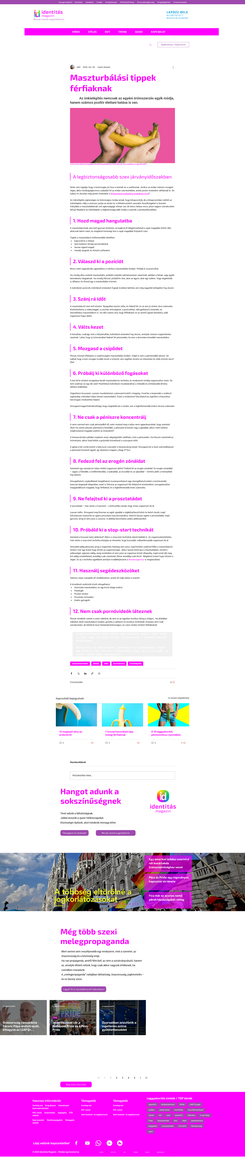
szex (106, 663)
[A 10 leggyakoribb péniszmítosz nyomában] (168, 714)
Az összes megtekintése (178, 698)
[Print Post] (99, 673)
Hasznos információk (46, 1100)
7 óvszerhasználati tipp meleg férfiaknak (119, 733)
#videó (100, 2)
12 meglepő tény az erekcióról (70, 733)
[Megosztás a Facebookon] (71, 673)
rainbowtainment (80, 663)
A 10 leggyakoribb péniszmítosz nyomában (166, 733)
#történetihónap (127, 2)
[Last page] (146, 1077)
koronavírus (119, 663)
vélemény (191, 1115)
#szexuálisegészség (146, 2)
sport (151, 1131)
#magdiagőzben (164, 2)
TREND (55, 1055)
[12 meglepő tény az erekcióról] (76, 714)
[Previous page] (104, 1077)
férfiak (96, 663)
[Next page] (140, 1077)
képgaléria (153, 1126)
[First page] (98, 1077)
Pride (151, 1121)
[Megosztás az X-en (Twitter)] (78, 673)
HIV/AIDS (182, 1126)
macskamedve (168, 1126)
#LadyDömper (111, 2)
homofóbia (178, 1110)
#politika (79, 2)
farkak (151, 1115)
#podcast (90, 2)
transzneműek (163, 1121)
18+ (160, 1115)
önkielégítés (135, 663)
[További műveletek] (173, 67)
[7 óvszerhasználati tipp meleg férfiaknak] (122, 715)
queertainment (197, 1121)
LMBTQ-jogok (194, 1104)
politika (151, 1110)
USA (175, 1121)
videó (184, 1121)
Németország (196, 1126)
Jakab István (164, 1110)
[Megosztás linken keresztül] (92, 673)
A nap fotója (205, 1115)
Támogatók (88, 1100)
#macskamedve (180, 2)
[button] (150, 45)
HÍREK (55, 1018)
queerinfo (152, 1104)
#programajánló (65, 2)
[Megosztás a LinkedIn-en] (85, 673)
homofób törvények (195, 1110)
